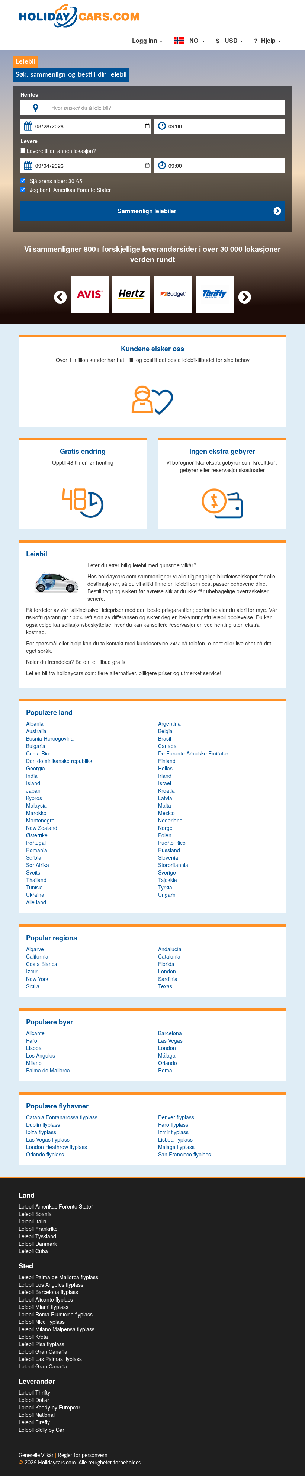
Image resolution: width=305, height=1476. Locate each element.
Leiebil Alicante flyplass (46, 1299)
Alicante (35, 1033)
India (32, 775)
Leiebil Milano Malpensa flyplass (56, 1329)
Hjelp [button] (269, 40)
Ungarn (167, 894)
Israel (164, 783)
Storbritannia (173, 865)
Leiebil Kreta (33, 1336)
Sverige (167, 872)
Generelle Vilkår (37, 1455)
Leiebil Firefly (34, 1422)
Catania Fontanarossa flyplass (61, 1117)
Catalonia (169, 956)
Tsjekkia (167, 879)
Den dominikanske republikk (59, 760)
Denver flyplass (176, 1117)
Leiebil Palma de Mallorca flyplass (58, 1277)
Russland (169, 850)
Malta (164, 805)
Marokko (36, 812)
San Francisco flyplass (184, 1154)
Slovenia (168, 857)
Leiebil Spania (35, 1213)
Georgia (35, 768)
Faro (31, 1040)
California (37, 956)
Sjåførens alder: (53, 180)
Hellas (165, 768)
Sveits (33, 872)
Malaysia (36, 805)
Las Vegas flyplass (48, 1139)
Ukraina (35, 894)
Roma (165, 1070)
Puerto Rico (172, 842)
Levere (29, 141)
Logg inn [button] (145, 40)
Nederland (170, 820)
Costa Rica (39, 753)
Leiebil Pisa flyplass (41, 1344)
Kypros (34, 798)
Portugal (36, 842)
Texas (165, 986)
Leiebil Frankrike (38, 1228)
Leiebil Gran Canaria (43, 1351)
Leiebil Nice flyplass (42, 1321)
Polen (164, 835)
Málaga (167, 1055)
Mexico (166, 812)
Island (33, 783)
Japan (33, 790)
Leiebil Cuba (33, 1251)
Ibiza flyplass (41, 1132)
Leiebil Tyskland (37, 1236)
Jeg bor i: (68, 189)
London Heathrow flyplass (56, 1147)
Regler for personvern (82, 1455)
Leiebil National (37, 1414)
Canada (167, 746)
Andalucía (170, 949)
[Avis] (90, 293)
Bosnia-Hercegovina (50, 738)
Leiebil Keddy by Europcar (49, 1407)
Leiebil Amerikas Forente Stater (56, 1206)
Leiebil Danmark (38, 1243)
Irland (164, 775)
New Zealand (41, 827)
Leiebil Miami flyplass (43, 1306)
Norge (165, 827)
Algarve (35, 949)
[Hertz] (131, 293)
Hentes (29, 94)
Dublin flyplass (43, 1124)
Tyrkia (165, 887)
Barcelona (170, 1033)
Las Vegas (170, 1040)
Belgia (165, 731)
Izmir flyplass (173, 1132)
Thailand (36, 879)
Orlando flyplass (45, 1154)
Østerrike (37, 835)
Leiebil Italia (32, 1221)
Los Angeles (40, 1055)
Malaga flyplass (176, 1147)
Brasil (164, 738)
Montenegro (40, 820)
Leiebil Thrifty (34, 1392)
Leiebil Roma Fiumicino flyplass (56, 1314)
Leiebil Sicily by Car (41, 1429)
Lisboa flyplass (175, 1139)
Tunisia (34, 887)
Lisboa (34, 1048)
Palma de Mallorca (48, 1070)
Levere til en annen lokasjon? (60, 150)
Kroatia (166, 790)
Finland (167, 760)
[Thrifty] (215, 293)
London (167, 971)
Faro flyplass (173, 1124)
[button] (189, 40)
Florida (166, 964)
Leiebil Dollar (34, 1399)
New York (37, 978)
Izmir (32, 971)
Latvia (165, 798)
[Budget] (173, 293)
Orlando (167, 1062)
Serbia (33, 857)
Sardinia (167, 978)
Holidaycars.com (57, 1463)
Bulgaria (35, 746)
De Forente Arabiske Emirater (193, 753)
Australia (36, 731)
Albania (35, 723)
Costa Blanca (41, 964)
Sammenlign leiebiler (199, 210)
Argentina (169, 723)
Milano (34, 1062)
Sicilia (32, 986)
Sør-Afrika (37, 865)
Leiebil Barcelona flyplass (48, 1292)
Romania (36, 850)
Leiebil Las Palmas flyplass (50, 1359)
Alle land (36, 902)
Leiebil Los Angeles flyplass (51, 1284)
